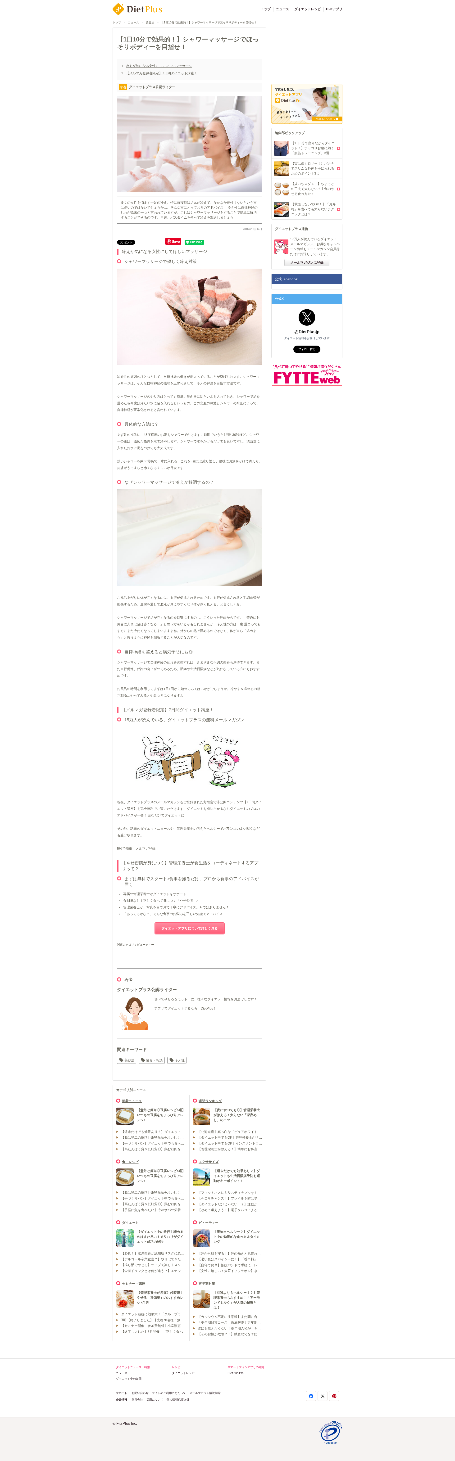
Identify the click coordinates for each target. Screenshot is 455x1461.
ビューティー (145, 944)
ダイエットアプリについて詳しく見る (189, 928)
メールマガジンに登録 (306, 262)
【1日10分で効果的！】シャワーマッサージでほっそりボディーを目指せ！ (209, 22)
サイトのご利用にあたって (169, 1393)
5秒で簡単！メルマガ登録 (136, 848)
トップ (266, 9)
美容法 (150, 22)
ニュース (282, 9)
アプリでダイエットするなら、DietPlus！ (185, 1008)
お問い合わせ (140, 1393)
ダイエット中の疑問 (128, 1378)
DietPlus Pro (236, 1373)
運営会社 (137, 1399)
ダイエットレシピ (307, 9)
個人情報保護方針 (178, 1399)
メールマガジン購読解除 (205, 1393)
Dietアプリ (334, 9)
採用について (154, 1399)
